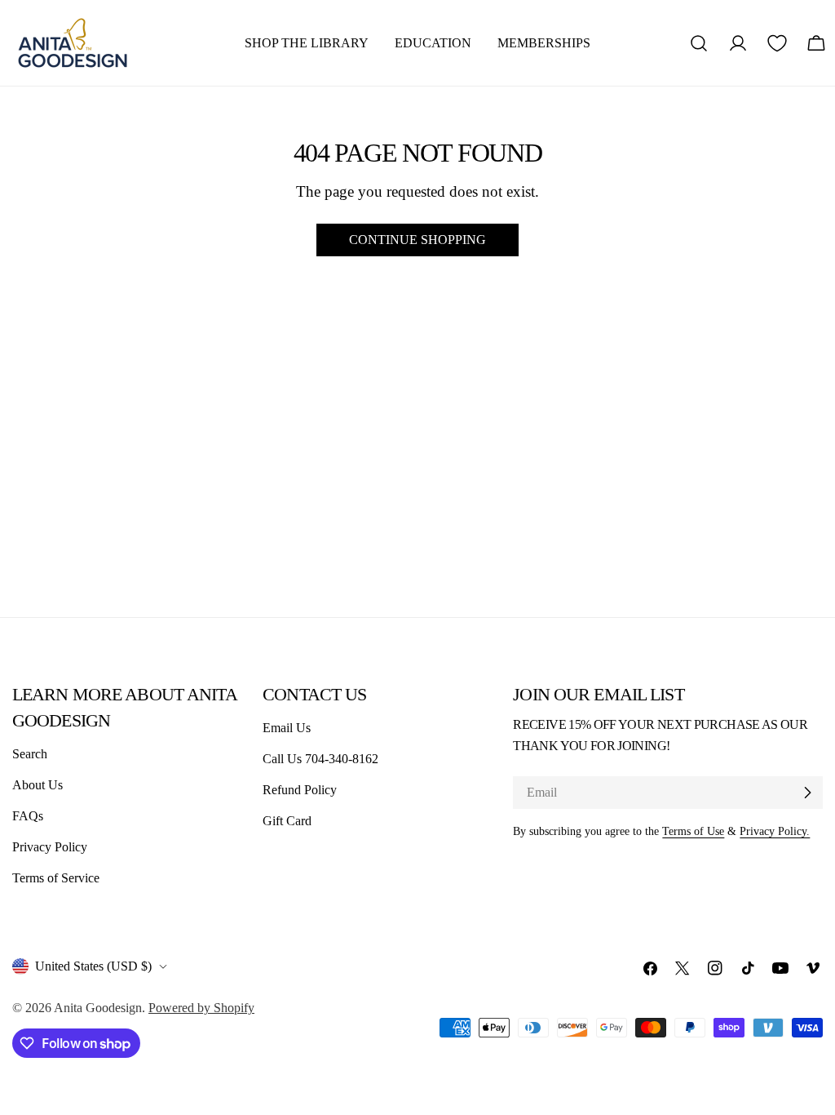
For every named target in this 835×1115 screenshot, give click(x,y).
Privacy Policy (49, 847)
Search (29, 754)
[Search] (699, 43)
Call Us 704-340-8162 (320, 759)
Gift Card (287, 821)
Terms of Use (693, 830)
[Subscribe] (807, 792)
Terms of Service (55, 878)
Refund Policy (300, 790)
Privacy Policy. (775, 830)
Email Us (287, 728)
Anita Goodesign (98, 1008)
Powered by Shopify (201, 1008)
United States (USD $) (93, 966)
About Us (37, 785)
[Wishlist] (777, 43)
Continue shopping (417, 240)
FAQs (27, 816)
